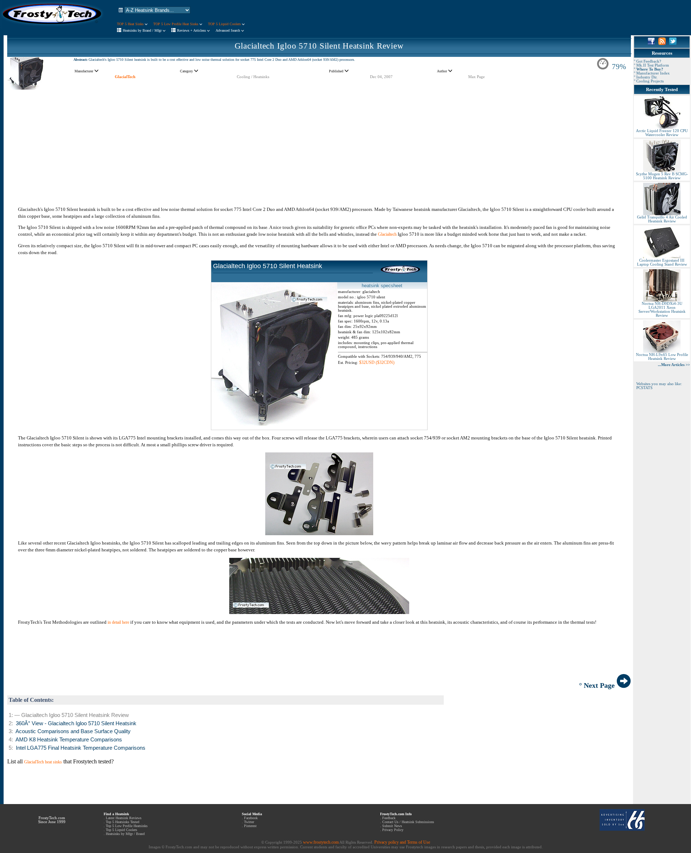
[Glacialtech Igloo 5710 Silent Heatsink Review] (26, 88)
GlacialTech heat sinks (43, 761)
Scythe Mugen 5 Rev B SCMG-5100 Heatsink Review (662, 176)
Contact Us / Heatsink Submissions (408, 822)
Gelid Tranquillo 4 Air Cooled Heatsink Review (662, 219)
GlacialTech (125, 77)
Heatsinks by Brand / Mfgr (143, 30)
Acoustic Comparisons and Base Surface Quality (73, 731)
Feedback (389, 818)
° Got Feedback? (647, 61)
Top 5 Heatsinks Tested (122, 822)
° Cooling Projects (649, 81)
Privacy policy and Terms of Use (402, 842)
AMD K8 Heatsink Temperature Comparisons (68, 740)
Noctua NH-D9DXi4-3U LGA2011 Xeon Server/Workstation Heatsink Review (662, 309)
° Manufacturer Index (652, 73)
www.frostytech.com (321, 842)
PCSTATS (644, 388)
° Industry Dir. (646, 77)
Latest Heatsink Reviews (123, 818)
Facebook (251, 818)
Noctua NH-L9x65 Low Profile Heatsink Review (662, 357)
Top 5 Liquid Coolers (121, 830)
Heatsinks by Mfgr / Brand (125, 834)
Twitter (249, 822)
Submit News (392, 826)
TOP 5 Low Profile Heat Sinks (176, 24)
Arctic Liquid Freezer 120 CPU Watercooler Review (662, 133)
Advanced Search (228, 30)
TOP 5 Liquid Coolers (225, 24)
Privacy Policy (392, 830)
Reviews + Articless (192, 30)
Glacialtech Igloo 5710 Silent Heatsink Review (319, 45)
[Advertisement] (319, 140)
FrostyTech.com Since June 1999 (52, 820)
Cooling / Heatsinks (253, 77)
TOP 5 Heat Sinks (131, 24)
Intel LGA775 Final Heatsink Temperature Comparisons (80, 748)
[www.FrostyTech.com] (52, 27)
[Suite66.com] (622, 829)
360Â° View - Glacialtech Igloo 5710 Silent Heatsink (76, 723)
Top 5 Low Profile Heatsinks (127, 826)
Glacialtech (387, 234)
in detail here (118, 622)
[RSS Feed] (662, 43)
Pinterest (250, 826)
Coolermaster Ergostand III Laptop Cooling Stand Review (662, 262)
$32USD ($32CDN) (376, 362)
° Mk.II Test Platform (651, 65)
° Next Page (598, 685)
